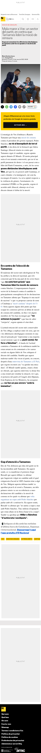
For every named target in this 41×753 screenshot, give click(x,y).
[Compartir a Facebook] (15, 106)
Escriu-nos (6, 724)
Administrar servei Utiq (11, 744)
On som (4, 721)
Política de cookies (9, 737)
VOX (2, 539)
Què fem (5, 717)
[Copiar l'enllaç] (24, 106)
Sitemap (5, 727)
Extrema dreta (27, 539)
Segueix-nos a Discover (9, 14)
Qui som (5, 714)
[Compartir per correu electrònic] (19, 106)
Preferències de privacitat (12, 740)
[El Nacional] (3, 19)
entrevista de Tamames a (25, 361)
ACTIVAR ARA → (20, 125)
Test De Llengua (24, 14)
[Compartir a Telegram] (11, 106)
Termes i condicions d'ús (12, 731)
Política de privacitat (10, 734)
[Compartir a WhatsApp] (6, 106)
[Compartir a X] (2, 106)
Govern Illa (35, 14)
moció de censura (28, 137)
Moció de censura (12, 539)
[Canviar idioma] (32, 19)
